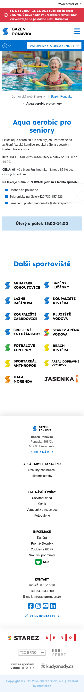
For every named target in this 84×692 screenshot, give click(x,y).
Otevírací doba (42, 498)
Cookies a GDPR (42, 549)
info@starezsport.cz (47, 596)
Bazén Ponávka (61, 96)
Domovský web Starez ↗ (29, 96)
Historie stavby (42, 476)
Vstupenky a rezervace (42, 509)
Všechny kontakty (40, 616)
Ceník (42, 504)
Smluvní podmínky (42, 555)
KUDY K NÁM (40, 452)
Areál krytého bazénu (42, 470)
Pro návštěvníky (42, 543)
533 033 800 (45, 591)
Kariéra (42, 537)
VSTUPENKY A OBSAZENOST (52, 46)
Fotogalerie (42, 515)
